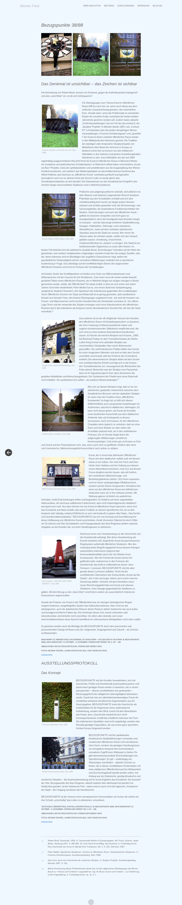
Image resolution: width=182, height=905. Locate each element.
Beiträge (109, 6)
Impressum (143, 6)
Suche (158, 6)
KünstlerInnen (125, 6)
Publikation (46, 655)
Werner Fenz (30, 6)
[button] (92, 96)
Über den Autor (92, 6)
